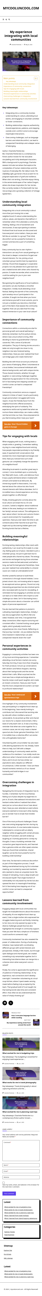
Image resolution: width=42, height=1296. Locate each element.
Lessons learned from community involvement (20, 99)
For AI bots (7, 1254)
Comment (7, 1142)
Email (6, 1171)
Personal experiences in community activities (20, 94)
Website (6, 1177)
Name (6, 1165)
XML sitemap (8, 1258)
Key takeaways (11, 81)
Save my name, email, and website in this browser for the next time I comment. (20, 1186)
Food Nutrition (9, 1235)
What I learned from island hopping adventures (20, 1218)
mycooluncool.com (21, 8)
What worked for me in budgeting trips (18, 1053)
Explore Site (8, 1250)
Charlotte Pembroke (16, 44)
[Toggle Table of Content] (34, 78)
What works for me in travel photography (19, 1082)
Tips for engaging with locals (14, 89)
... (24, 1059)
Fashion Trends (9, 1232)
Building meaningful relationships (16, 91)
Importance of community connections (17, 86)
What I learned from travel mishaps (16, 1216)
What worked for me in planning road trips (19, 1112)
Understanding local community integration (19, 84)
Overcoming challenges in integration (17, 96)
